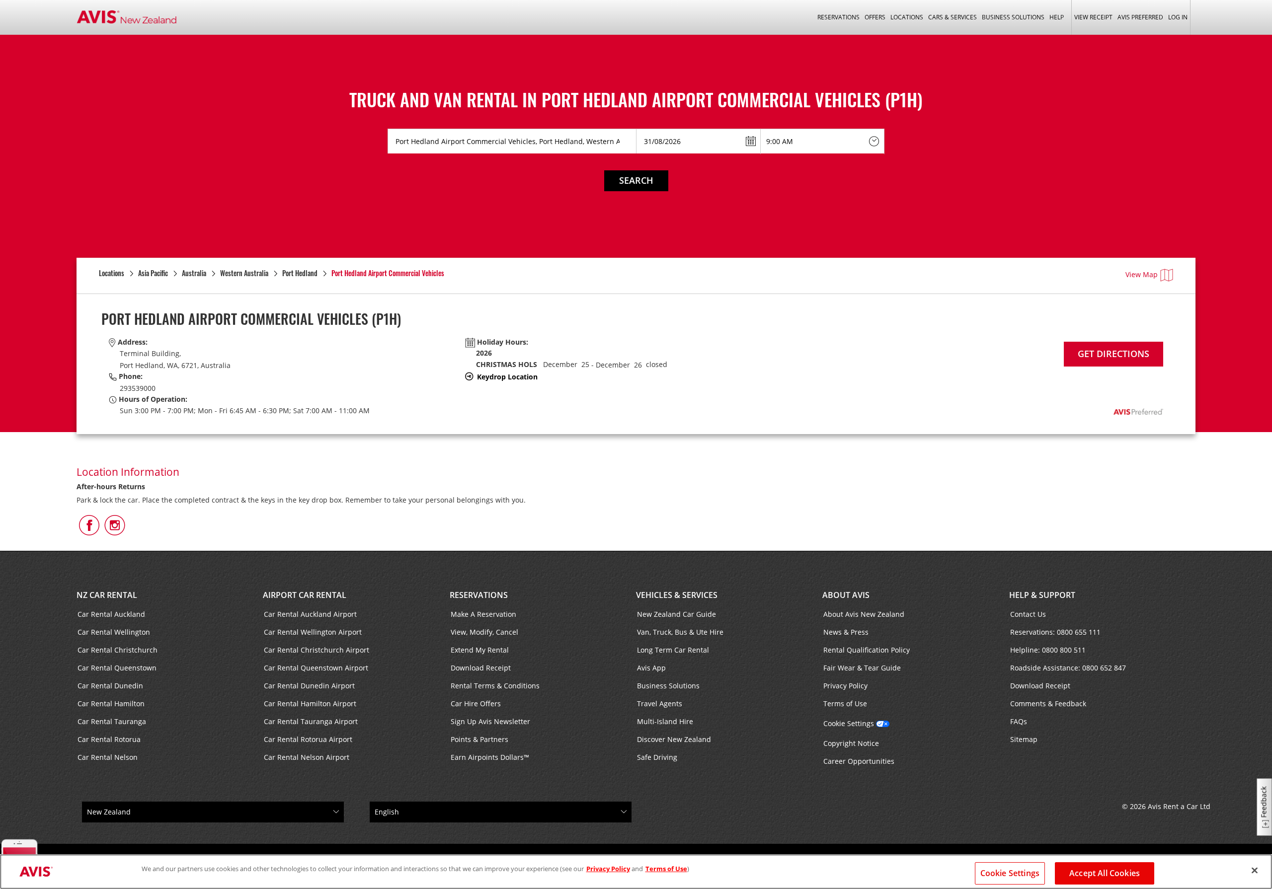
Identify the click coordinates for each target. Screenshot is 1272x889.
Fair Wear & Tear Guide (862, 667)
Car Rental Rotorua (109, 739)
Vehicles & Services (676, 595)
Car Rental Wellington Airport (313, 632)
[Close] (1255, 871)
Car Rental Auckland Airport (310, 614)
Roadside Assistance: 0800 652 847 (1068, 667)
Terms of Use (845, 703)
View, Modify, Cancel (484, 632)
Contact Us (1028, 614)
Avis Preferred (1140, 17)
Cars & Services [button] (952, 17)
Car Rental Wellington (114, 632)
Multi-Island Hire (665, 721)
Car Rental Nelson (108, 757)
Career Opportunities (858, 761)
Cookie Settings (848, 723)
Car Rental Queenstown (117, 667)
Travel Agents (659, 703)
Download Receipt (481, 667)
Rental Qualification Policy (866, 650)
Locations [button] (906, 17)
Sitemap (1023, 739)
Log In (1178, 17)
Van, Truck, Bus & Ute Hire (680, 632)
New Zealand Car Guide (676, 614)
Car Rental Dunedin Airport (309, 685)
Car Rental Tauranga (112, 721)
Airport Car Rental (304, 595)
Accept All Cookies (1104, 873)
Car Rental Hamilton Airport (310, 703)
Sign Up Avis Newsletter (490, 721)
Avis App (651, 667)
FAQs (1018, 721)
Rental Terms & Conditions (495, 685)
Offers (875, 17)
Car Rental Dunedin (110, 685)
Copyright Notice (851, 743)
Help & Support (1042, 595)
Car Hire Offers (476, 703)
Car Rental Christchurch (118, 650)
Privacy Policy (845, 685)
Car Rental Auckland (111, 614)
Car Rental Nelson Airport (306, 757)
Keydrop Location (507, 376)
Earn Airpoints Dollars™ (490, 757)
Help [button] (1056, 17)
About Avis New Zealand (863, 614)
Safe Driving (657, 757)
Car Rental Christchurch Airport (316, 650)
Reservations (479, 595)
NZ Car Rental (107, 595)
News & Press (846, 632)
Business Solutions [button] (1013, 17)
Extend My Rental (480, 650)
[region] (636, 871)
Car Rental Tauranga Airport (311, 721)
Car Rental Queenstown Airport (316, 667)
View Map (1141, 274)
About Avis (846, 595)
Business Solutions (668, 685)
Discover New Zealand (674, 739)
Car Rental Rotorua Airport (308, 739)
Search (636, 180)
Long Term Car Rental (673, 650)
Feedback (1264, 802)
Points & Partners (479, 739)
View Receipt (1093, 17)
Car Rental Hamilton (111, 703)
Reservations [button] (838, 17)
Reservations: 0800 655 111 (1055, 632)
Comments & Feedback (1048, 703)
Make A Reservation (483, 614)
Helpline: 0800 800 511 (1048, 650)
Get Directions (1113, 354)
